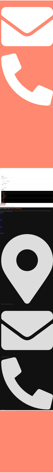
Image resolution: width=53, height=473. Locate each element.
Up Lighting (4, 181)
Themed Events (5, 183)
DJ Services (4, 179)
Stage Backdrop (5, 182)
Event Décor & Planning (5, 195)
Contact (3, 202)
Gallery (3, 189)
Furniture (3, 198)
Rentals (3, 184)
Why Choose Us (5, 177)
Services (3, 178)
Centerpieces (5, 187)
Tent (3, 186)
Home (2, 191)
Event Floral (4, 180)
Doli (3, 188)
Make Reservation (2, 217)
